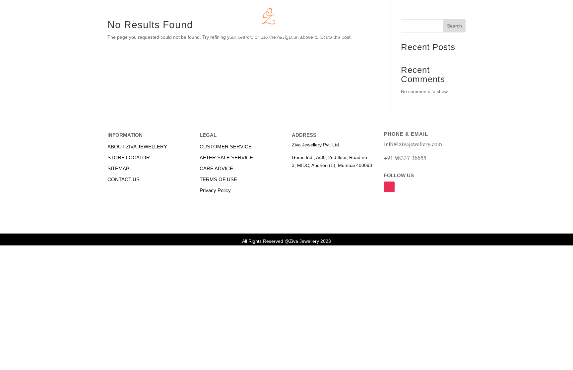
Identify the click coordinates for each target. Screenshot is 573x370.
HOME (236, 36)
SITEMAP (118, 168)
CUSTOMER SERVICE (226, 146)
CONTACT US (329, 36)
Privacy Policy (215, 190)
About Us (261, 36)
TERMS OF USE (218, 179)
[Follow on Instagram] (389, 187)
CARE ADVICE (216, 168)
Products (289, 36)
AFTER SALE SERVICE (226, 157)
